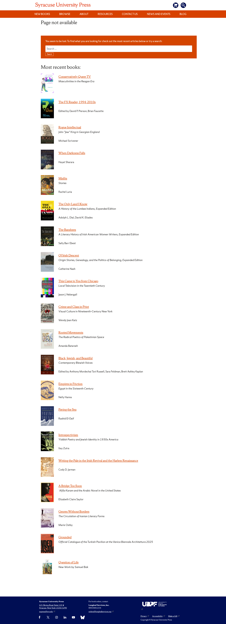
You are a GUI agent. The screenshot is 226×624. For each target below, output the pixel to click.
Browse (64, 14)
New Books (42, 14)
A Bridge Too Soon (70, 486)
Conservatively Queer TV (74, 77)
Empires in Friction (70, 384)
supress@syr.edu (46, 611)
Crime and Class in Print (73, 307)
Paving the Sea (67, 409)
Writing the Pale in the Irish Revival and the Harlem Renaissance (98, 461)
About (84, 14)
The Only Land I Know (72, 204)
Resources (105, 14)
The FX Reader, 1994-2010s (77, 102)
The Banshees (67, 230)
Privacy (144, 616)
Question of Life (68, 562)
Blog (183, 14)
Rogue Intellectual (69, 127)
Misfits (62, 178)
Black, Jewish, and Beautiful (75, 358)
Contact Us (130, 14)
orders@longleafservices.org (100, 611)
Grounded (65, 537)
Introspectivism (68, 435)
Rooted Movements (70, 332)
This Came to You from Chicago (78, 281)
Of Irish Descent (68, 255)
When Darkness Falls (71, 153)
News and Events (158, 14)
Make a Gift (172, 616)
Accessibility (157, 616)
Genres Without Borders (73, 511)
